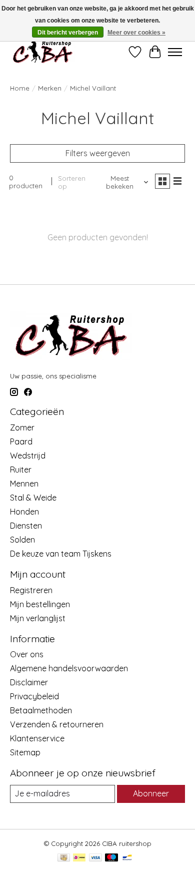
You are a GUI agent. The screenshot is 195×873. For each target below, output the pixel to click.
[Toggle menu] (175, 52)
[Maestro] (111, 858)
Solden (22, 540)
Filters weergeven (98, 153)
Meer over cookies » (137, 32)
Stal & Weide (33, 498)
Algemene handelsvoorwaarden (69, 668)
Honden (24, 512)
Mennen (24, 484)
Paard (21, 441)
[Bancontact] (127, 858)
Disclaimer (29, 682)
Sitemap (25, 752)
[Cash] (64, 858)
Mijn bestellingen (40, 604)
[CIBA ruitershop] (43, 52)
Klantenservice (37, 738)
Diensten (26, 526)
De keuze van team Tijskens (61, 554)
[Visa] (95, 858)
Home (20, 88)
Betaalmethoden (41, 710)
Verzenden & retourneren (57, 724)
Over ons (27, 654)
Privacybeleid (34, 696)
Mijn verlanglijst (38, 618)
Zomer (22, 427)
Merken (50, 88)
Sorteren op (72, 182)
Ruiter (21, 470)
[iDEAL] (79, 858)
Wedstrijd (28, 456)
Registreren (31, 590)
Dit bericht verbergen (68, 32)
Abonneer (151, 793)
